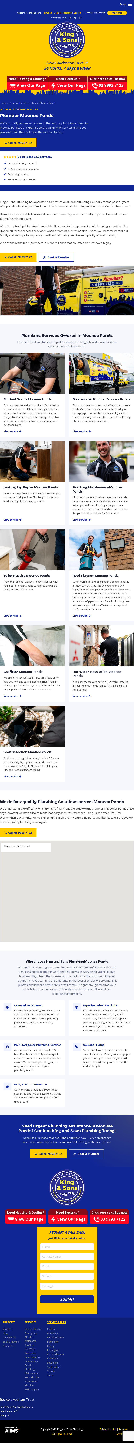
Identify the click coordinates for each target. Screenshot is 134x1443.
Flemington (53, 1341)
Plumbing (47, 12)
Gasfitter (29, 1345)
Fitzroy (51, 1346)
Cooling (77, 12)
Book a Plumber (58, 257)
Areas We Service (18, 103)
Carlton (51, 1329)
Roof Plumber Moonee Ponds (95, 576)
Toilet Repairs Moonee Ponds (27, 576)
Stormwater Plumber (31, 1383)
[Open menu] (130, 4)
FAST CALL (117, 12)
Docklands (53, 1333)
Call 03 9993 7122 (20, 143)
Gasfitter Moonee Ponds (23, 672)
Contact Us (8, 1346)
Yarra (50, 1375)
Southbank (53, 1362)
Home (3, 103)
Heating (68, 12)
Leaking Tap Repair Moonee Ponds (31, 487)
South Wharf (54, 1367)
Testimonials (9, 1337)
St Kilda (51, 1371)
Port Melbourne (55, 1354)
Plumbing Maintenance (32, 1371)
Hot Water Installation (30, 1351)
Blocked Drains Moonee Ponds (27, 399)
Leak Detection (33, 1357)
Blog (4, 1333)
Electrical (58, 12)
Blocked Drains (33, 1329)
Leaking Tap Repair (31, 1363)
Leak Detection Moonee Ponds (28, 752)
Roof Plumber (32, 1377)
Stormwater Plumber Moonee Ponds (101, 399)
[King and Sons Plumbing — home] (67, 1187)
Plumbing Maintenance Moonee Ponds (97, 489)
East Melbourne (55, 1337)
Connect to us (57, 17)
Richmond (52, 1358)
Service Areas (56, 1322)
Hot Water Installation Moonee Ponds (97, 674)
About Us (7, 1329)
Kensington (53, 1350)
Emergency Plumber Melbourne (31, 1337)
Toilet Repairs (32, 1389)
